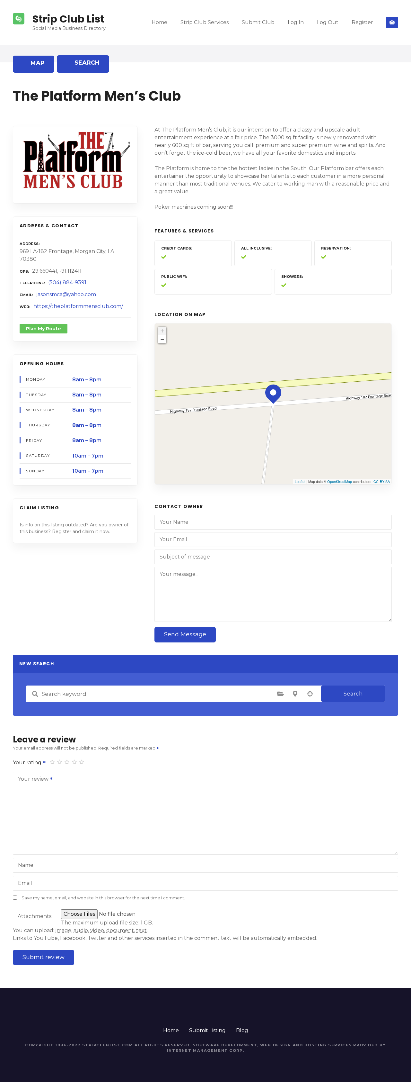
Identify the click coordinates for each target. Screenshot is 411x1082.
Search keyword (35, 694)
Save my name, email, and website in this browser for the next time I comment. (103, 898)
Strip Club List (68, 19)
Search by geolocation (309, 694)
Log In (296, 22)
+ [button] (162, 330)
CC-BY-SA (381, 481)
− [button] (162, 339)
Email (25, 883)
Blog (242, 1030)
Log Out (327, 22)
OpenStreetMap (339, 481)
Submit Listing (207, 1030)
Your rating (28, 762)
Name (25, 865)
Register (362, 22)
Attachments (34, 916)
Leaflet (300, 481)
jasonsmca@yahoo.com (66, 294)
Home (159, 22)
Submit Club (258, 22)
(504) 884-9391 (67, 282)
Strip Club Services (204, 22)
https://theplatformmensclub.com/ (78, 306)
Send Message (185, 634)
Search (353, 693)
